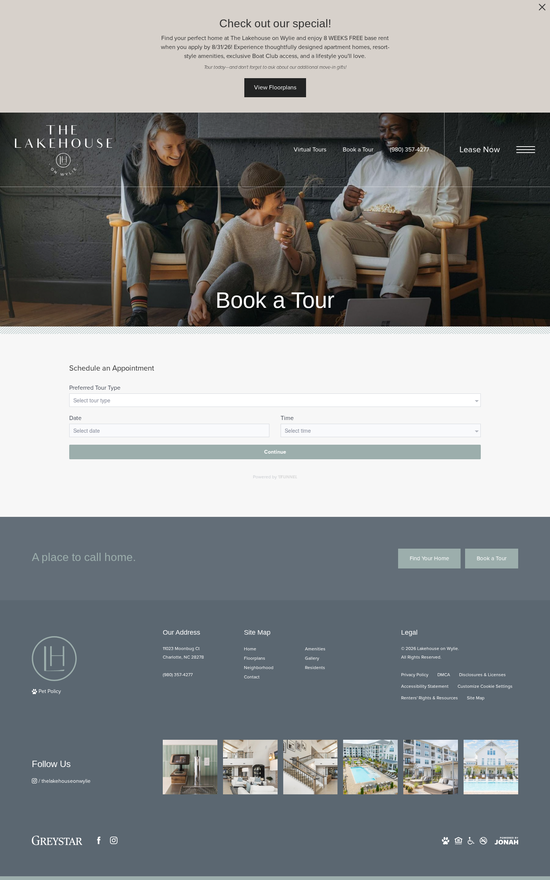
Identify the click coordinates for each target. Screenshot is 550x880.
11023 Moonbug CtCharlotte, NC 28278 (183, 652)
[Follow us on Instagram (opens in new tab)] (113, 840)
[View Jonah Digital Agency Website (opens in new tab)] (506, 840)
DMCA (443, 674)
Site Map (476, 698)
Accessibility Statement (425, 686)
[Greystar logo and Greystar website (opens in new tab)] (57, 840)
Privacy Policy (414, 674)
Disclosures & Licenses (482, 674)
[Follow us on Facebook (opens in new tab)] (98, 840)
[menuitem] (268, 649)
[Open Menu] (525, 149)
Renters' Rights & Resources (429, 698)
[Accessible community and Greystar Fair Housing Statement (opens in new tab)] (471, 840)
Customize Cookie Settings (485, 686)
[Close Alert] (542, 9)
